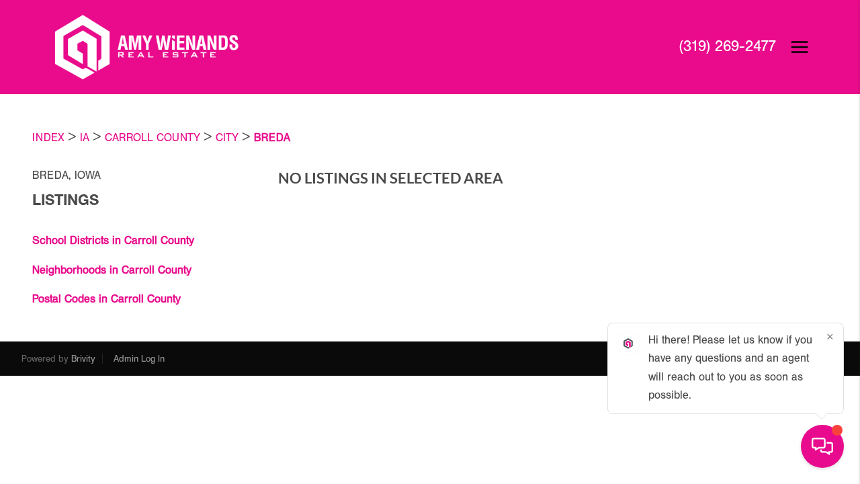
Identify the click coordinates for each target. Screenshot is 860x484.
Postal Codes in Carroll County (106, 299)
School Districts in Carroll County (113, 241)
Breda (272, 138)
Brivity (83, 359)
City (227, 138)
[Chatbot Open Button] (822, 446)
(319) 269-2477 (727, 46)
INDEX (48, 138)
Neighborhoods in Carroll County (111, 270)
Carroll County (152, 138)
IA (84, 138)
